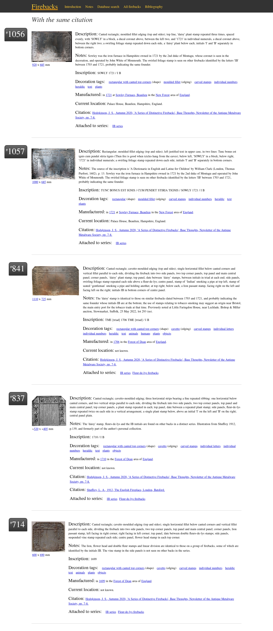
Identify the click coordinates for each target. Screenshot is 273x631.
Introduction (73, 6)
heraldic (80, 86)
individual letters (223, 329)
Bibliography (154, 6)
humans (145, 333)
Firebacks (45, 6)
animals (133, 333)
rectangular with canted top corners (130, 82)
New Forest (163, 95)
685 (42, 65)
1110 (35, 299)
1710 (103, 459)
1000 (35, 182)
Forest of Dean (137, 342)
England (185, 95)
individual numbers (225, 82)
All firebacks (132, 6)
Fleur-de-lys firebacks (145, 373)
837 (18, 397)
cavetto (175, 329)
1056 (16, 33)
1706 (116, 342)
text (90, 86)
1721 (109, 95)
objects (167, 333)
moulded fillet (172, 82)
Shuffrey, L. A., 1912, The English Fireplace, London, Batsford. (126, 490)
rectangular (119, 199)
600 (34, 555)
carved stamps (203, 82)
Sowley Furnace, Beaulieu (131, 95)
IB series (117, 126)
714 (18, 523)
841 (18, 268)
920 (34, 65)
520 (36, 429)
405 (45, 429)
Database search (108, 6)
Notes (89, 6)
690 (42, 555)
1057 (16, 150)
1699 (102, 581)
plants (98, 86)
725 (43, 299)
